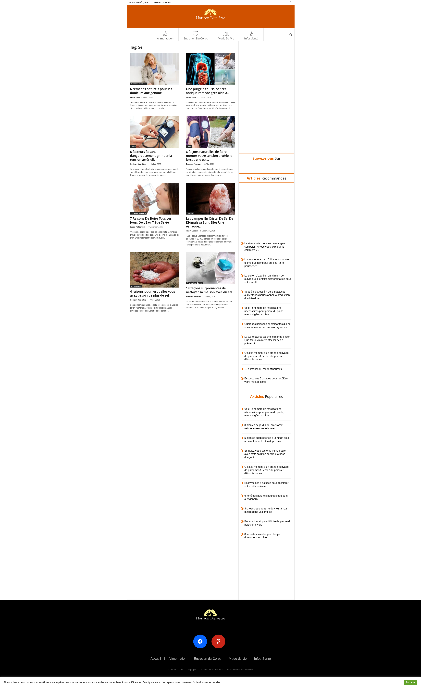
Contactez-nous (162, 2)
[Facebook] (290, 2)
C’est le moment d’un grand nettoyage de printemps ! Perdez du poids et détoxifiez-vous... (266, 356)
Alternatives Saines (138, 84)
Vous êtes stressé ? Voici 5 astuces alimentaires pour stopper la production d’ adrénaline (267, 295)
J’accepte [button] (410, 682)
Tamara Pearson (193, 164)
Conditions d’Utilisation (212, 669)
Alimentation (165, 38)
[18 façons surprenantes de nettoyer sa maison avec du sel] (210, 268)
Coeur (133, 146)
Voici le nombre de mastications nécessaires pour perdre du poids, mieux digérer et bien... (264, 311)
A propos (192, 669)
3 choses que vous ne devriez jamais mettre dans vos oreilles (265, 510)
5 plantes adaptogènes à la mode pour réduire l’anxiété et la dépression (266, 439)
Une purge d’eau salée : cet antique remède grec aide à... (208, 91)
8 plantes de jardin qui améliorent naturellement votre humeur (263, 427)
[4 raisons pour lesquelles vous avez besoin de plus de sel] (154, 270)
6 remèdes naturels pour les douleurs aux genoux (151, 91)
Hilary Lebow (192, 230)
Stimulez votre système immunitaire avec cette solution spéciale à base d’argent (265, 454)
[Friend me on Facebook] (201, 641)
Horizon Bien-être (138, 164)
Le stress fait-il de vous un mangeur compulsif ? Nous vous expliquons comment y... (265, 246)
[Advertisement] (266, 100)
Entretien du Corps (196, 38)
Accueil (155, 658)
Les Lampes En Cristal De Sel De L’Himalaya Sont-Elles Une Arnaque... (209, 222)
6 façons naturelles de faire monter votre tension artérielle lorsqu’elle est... (209, 156)
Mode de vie (226, 38)
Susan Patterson (137, 227)
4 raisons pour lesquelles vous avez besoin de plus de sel (152, 293)
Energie (190, 213)
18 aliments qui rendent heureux (263, 369)
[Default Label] (219, 641)
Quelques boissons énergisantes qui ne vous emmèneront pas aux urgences (267, 326)
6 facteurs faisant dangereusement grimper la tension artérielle (151, 156)
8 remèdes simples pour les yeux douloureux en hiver (263, 536)
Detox (189, 84)
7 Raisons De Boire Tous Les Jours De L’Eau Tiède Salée (151, 220)
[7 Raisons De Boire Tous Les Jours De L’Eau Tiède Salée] (154, 199)
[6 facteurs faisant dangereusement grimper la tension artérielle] (154, 132)
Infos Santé (251, 38)
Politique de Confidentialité (240, 669)
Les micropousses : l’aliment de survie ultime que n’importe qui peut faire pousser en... (266, 262)
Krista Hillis (135, 97)
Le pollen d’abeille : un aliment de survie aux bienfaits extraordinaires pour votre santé (267, 279)
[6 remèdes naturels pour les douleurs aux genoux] (154, 69)
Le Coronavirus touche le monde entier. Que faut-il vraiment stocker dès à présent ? (267, 340)
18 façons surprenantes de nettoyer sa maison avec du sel (209, 290)
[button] (290, 34)
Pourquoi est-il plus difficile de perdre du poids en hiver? (267, 523)
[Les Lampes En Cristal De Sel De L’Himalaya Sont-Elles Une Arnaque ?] (210, 199)
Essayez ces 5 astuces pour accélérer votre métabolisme (266, 380)
